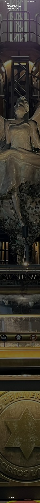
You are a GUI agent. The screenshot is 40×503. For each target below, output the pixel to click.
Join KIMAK (28, 1)
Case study (10, 497)
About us (25, 1)
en (35, 1)
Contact (33, 1)
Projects (18, 1)
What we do (21, 1)
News (31, 1)
